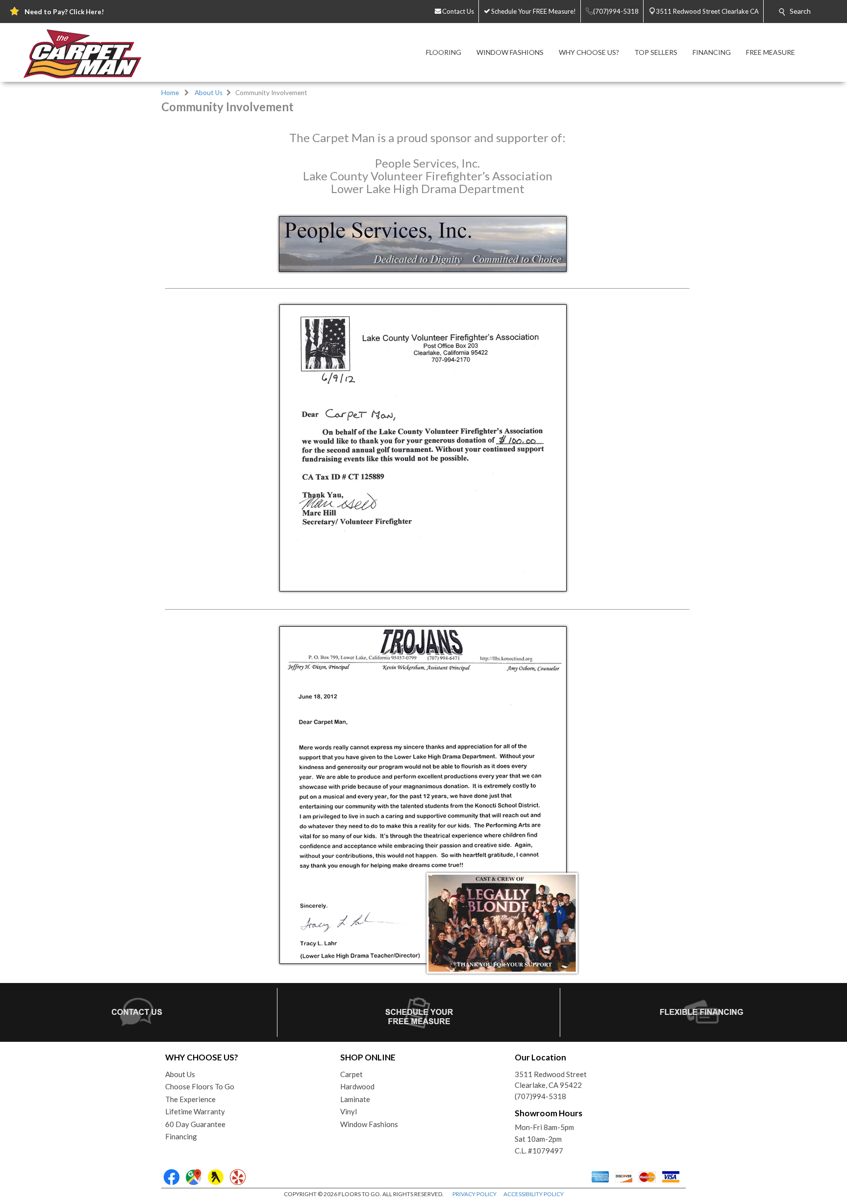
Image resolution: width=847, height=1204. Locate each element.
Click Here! (86, 12)
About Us (209, 93)
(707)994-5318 (540, 1096)
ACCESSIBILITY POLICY (533, 1194)
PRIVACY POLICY (474, 1194)
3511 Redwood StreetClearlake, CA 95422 (551, 1080)
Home (170, 93)
